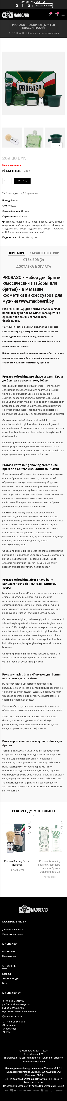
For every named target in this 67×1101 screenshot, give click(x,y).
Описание (16, 253)
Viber (8, 1032)
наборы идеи (23, 225)
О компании (8, 951)
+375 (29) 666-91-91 (31, 2)
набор (34, 221)
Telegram (10, 1025)
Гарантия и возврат (12, 934)
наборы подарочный (30, 228)
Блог (4, 983)
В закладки (12, 193)
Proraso (15, 200)
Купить (22, 181)
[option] (12, 137)
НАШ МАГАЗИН (44, 5)
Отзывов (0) (33, 260)
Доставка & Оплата (33, 266)
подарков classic (41, 225)
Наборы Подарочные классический (24, 232)
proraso (10, 221)
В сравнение (31, 193)
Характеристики (44, 253)
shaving (56, 225)
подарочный (22, 221)
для (51, 221)
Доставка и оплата (12, 929)
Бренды (6, 973)
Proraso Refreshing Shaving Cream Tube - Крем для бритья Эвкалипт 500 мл (50, 866)
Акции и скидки (10, 978)
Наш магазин (9, 956)
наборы (43, 221)
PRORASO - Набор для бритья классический (36, 33)
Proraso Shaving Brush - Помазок (17, 863)
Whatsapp (10, 1028)
